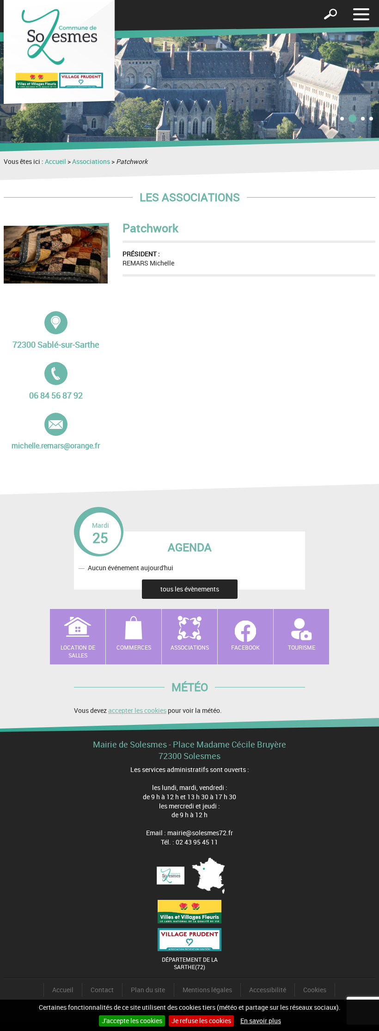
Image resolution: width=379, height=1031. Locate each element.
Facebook (245, 647)
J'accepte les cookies (132, 1020)
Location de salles (78, 651)
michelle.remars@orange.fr (56, 432)
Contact (102, 989)
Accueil (55, 161)
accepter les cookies (137, 710)
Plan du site (148, 989)
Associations (91, 161)
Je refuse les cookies (201, 1020)
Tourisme (301, 647)
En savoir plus (260, 1020)
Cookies (314, 989)
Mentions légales (207, 989)
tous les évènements (189, 589)
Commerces (133, 647)
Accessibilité (267, 989)
